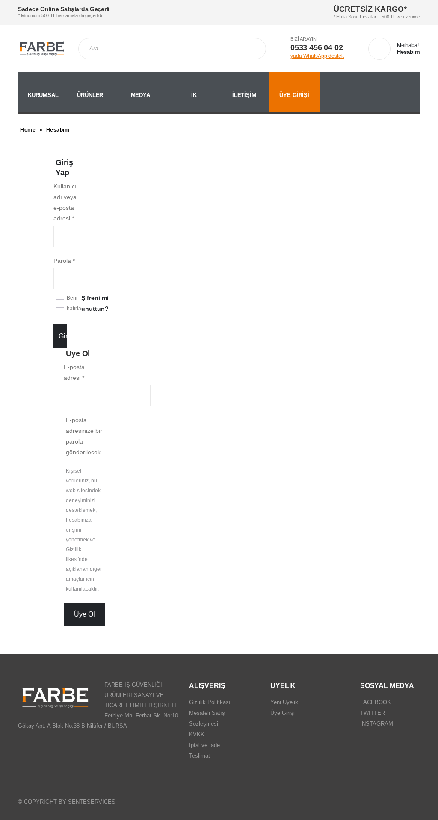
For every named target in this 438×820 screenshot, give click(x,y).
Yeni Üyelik (284, 702)
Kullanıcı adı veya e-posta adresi (65, 202)
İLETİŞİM (244, 95)
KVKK (196, 734)
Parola (64, 260)
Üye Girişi (282, 713)
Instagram (412, 802)
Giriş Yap (63, 336)
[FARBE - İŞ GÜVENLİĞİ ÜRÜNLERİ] (41, 48)
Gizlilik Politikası (210, 702)
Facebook (380, 802)
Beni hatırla (74, 303)
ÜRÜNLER (90, 95)
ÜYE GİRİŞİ (294, 95)
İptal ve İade (204, 745)
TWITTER (372, 713)
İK (194, 95)
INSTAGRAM (376, 723)
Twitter (396, 802)
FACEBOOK (375, 702)
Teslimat (199, 755)
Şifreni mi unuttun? (95, 303)
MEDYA (140, 95)
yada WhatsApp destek (317, 56)
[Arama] (256, 48)
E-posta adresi (74, 372)
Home (28, 130)
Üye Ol (84, 614)
